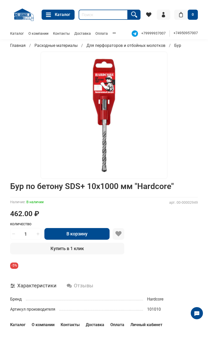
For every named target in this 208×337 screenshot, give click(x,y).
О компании (38, 33)
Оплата (101, 33)
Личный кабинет (146, 324)
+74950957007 (186, 33)
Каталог (62, 14)
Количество (20, 224)
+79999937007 (153, 33)
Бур (177, 45)
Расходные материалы (56, 45)
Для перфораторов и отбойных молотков (125, 45)
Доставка (82, 33)
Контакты (61, 33)
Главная (18, 45)
